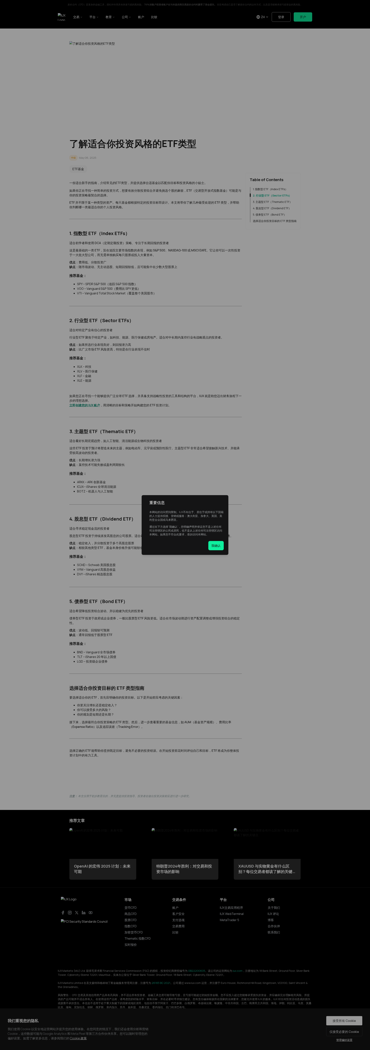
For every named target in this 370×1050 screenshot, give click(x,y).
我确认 (216, 545)
